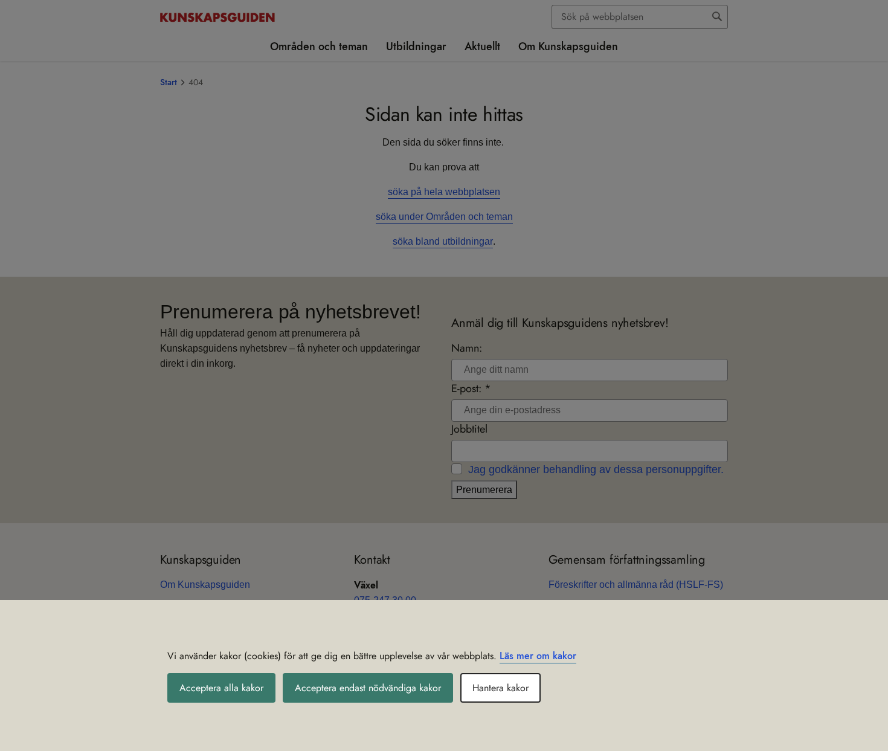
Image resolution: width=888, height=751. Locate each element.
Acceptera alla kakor (221, 688)
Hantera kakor (500, 688)
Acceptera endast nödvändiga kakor (368, 688)
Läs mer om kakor (538, 656)
